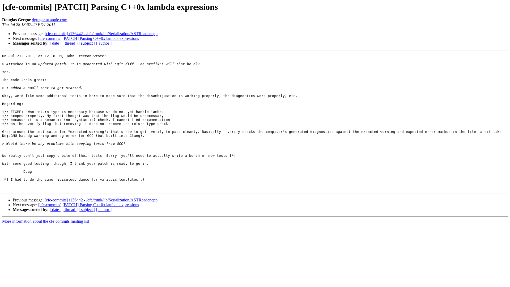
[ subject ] (87, 43)
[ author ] (104, 43)
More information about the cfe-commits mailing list (45, 221)
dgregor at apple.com (49, 20)
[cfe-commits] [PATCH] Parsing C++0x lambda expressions (88, 38)
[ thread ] (70, 43)
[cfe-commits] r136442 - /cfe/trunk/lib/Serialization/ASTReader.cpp (101, 33)
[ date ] (55, 43)
